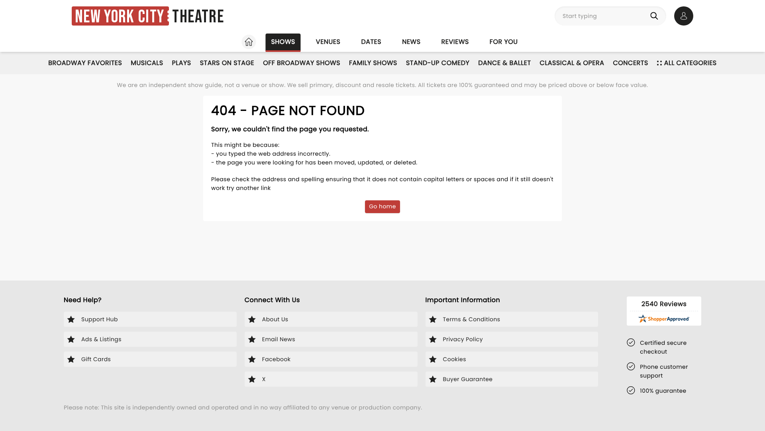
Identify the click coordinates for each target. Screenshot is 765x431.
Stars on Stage (227, 62)
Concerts (630, 62)
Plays (181, 62)
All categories (690, 62)
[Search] (655, 16)
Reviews (455, 41)
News (411, 41)
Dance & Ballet (504, 62)
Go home (382, 206)
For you (504, 41)
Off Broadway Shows (301, 62)
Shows (283, 41)
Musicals (147, 62)
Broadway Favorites (85, 62)
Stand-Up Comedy (437, 62)
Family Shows (373, 62)
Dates (371, 41)
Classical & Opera (572, 62)
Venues (328, 41)
